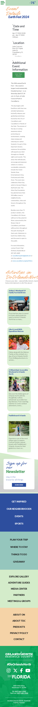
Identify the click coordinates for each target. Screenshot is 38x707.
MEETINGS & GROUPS (19, 601)
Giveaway (19, 561)
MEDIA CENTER (19, 588)
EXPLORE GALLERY (19, 576)
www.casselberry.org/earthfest (22, 261)
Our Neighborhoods (19, 509)
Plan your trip (19, 539)
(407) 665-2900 (20, 691)
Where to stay (19, 547)
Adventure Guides (19, 582)
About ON (19, 614)
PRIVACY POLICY (19, 633)
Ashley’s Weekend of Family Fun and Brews (17, 291)
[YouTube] (27, 670)
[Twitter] (15, 670)
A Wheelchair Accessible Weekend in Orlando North (18, 372)
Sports (19, 523)
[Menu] (3, 3)
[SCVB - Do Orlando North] (19, 654)
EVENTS (19, 516)
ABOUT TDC (19, 620)
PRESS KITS (19, 626)
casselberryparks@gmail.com (22, 255)
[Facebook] (21, 670)
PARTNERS (19, 595)
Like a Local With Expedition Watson (16, 330)
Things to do (19, 554)
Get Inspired (19, 501)
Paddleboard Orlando (17, 415)
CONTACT (19, 639)
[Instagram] (9, 670)
